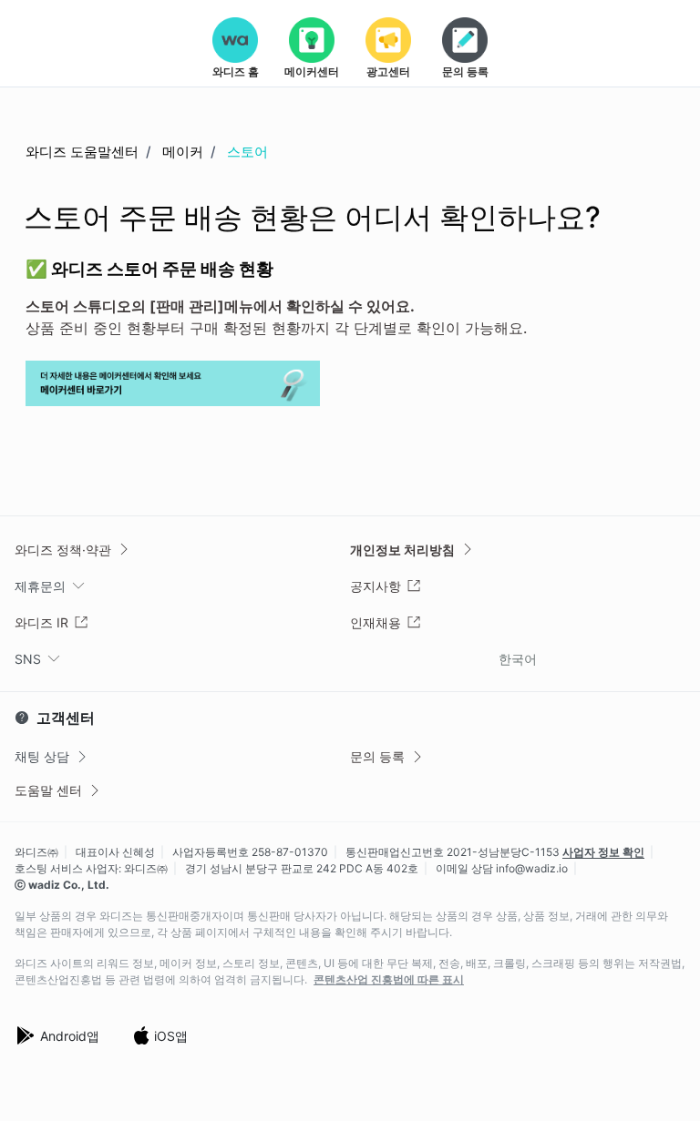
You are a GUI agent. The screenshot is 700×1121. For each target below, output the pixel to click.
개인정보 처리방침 (402, 549)
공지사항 (375, 586)
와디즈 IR (41, 622)
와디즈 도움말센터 (82, 151)
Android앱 (69, 1036)
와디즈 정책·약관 (63, 549)
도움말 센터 (48, 790)
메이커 (182, 151)
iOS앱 (171, 1036)
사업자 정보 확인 (603, 852)
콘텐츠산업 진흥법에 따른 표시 (389, 979)
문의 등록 (377, 756)
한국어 (518, 659)
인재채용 (375, 622)
